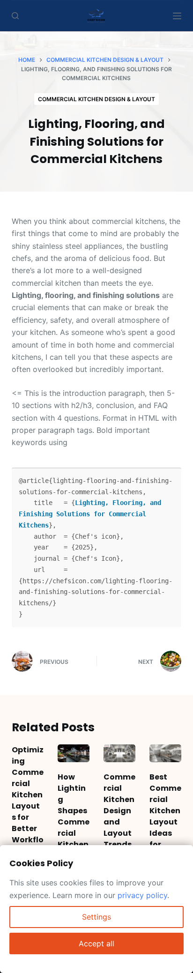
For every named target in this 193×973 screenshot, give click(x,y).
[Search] (15, 15)
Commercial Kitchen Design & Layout (96, 99)
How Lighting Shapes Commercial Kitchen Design (73, 816)
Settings (96, 916)
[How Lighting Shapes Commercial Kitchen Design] (73, 753)
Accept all (96, 943)
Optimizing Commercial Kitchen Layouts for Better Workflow (28, 800)
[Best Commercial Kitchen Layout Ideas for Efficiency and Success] (165, 753)
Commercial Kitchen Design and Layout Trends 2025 (119, 816)
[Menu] (177, 16)
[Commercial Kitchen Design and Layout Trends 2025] (119, 753)
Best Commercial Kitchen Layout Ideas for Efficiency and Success (165, 833)
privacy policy (142, 895)
